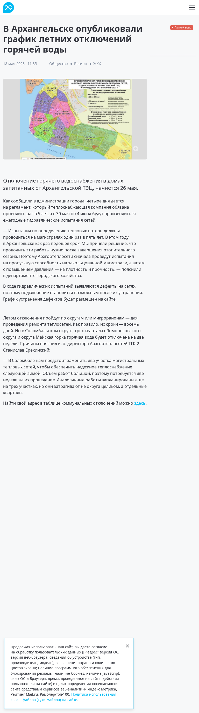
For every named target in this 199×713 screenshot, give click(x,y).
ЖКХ (97, 63)
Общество (58, 63)
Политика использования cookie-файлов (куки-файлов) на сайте (63, 697)
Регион (80, 63)
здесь (140, 403)
